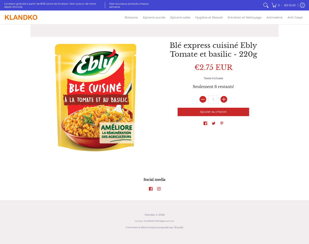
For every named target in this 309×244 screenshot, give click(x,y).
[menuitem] (266, 5)
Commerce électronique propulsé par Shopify (155, 227)
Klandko (150, 214)
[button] (284, 5)
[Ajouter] (224, 99)
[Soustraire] (202, 99)
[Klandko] (21, 17)
